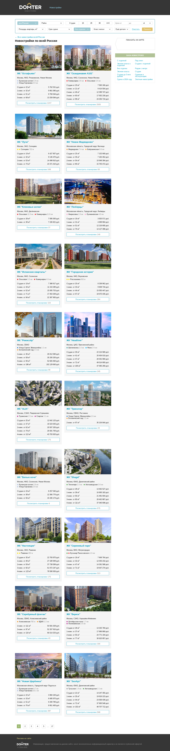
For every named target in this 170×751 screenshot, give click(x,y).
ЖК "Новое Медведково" (80, 142)
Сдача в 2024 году (124, 79)
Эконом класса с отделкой (124, 64)
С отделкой (121, 61)
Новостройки (55, 7)
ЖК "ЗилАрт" (74, 681)
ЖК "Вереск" (73, 614)
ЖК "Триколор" (75, 409)
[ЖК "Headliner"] (87, 324)
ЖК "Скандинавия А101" (80, 73)
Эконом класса (123, 72)
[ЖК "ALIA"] (38, 393)
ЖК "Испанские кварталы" (31, 272)
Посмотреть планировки (38, 103)
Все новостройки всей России (31, 37)
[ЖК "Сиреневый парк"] (87, 530)
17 (52, 726)
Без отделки (122, 68)
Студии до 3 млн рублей (124, 75)
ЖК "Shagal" (73, 477)
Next (58, 58)
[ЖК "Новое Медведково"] (87, 126)
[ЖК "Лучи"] (38, 126)
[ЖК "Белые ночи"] (38, 461)
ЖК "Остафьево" (26, 73)
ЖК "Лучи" (23, 142)
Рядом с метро (141, 68)
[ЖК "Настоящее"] (38, 530)
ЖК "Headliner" (75, 340)
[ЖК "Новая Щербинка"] (38, 665)
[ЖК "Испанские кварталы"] (38, 256)
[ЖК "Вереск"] (87, 598)
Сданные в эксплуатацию (140, 75)
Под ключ (139, 61)
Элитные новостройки (144, 79)
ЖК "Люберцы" (75, 207)
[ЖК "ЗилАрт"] (87, 665)
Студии (138, 72)
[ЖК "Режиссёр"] (38, 324)
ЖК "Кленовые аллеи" (29, 207)
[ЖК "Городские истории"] (87, 256)
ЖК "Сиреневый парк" (79, 546)
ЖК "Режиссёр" (25, 340)
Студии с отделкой (142, 64)
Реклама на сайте (24, 738)
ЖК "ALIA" (22, 409)
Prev (18, 58)
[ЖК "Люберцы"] (87, 191)
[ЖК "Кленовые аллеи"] (38, 191)
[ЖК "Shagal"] (87, 461)
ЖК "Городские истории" (80, 272)
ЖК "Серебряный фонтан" (31, 614)
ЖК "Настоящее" (26, 546)
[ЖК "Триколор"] (87, 393)
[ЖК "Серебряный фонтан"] (38, 598)
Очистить (136, 29)
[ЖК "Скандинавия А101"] (87, 58)
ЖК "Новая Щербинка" (29, 681)
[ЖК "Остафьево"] (38, 58)
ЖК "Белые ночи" (27, 477)
